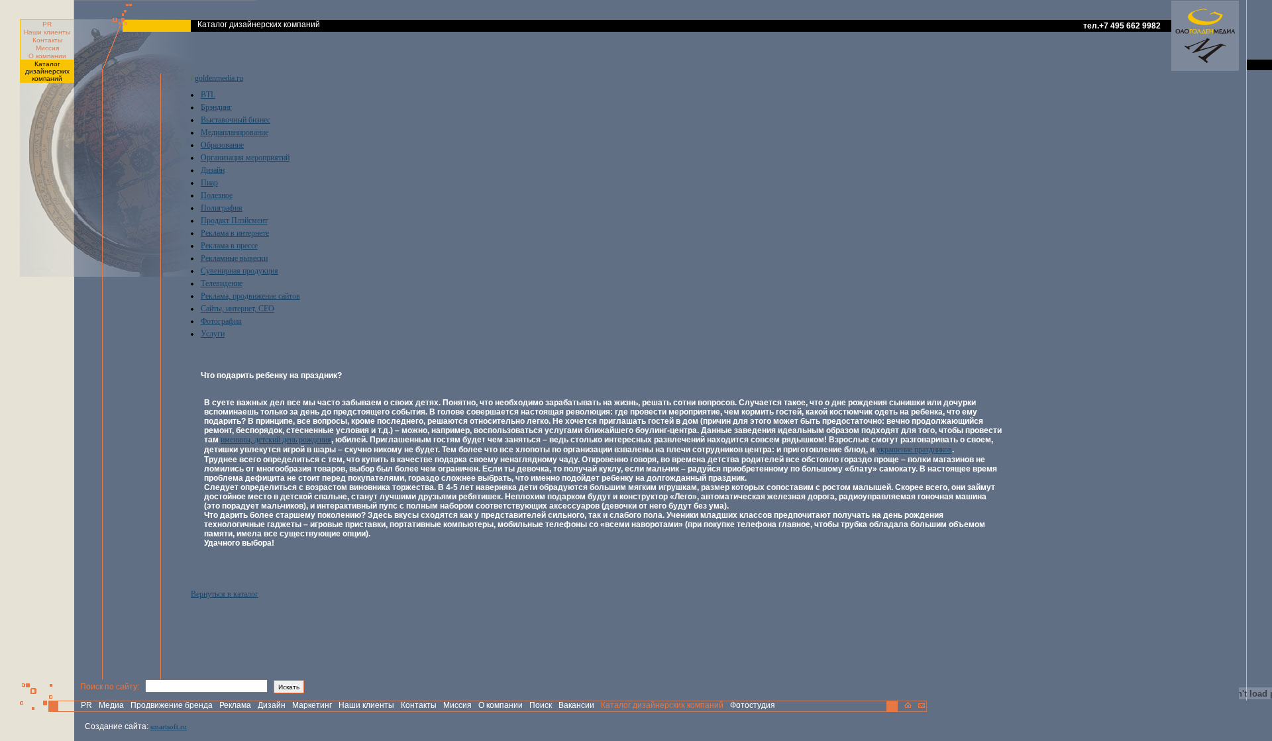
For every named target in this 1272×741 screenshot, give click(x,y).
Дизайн (213, 170)
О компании (47, 56)
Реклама (235, 705)
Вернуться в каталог (224, 594)
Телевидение (221, 283)
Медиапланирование (234, 132)
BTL (208, 94)
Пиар (209, 182)
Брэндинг (216, 107)
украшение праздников (914, 449)
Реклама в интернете (235, 233)
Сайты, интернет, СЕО (237, 308)
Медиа (111, 705)
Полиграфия (221, 208)
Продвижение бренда (172, 705)
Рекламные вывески (234, 258)
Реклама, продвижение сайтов (250, 296)
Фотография (221, 321)
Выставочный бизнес (235, 119)
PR (47, 24)
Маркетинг (312, 705)
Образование (222, 145)
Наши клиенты (47, 32)
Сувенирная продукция (239, 270)
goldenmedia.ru (219, 78)
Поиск (540, 705)
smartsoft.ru (168, 726)
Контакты (47, 40)
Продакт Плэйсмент (234, 220)
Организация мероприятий (245, 157)
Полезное (217, 195)
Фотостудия (752, 705)
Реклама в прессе (229, 245)
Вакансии (576, 705)
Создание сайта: (116, 726)
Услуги (213, 333)
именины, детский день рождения (276, 439)
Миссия (47, 48)
